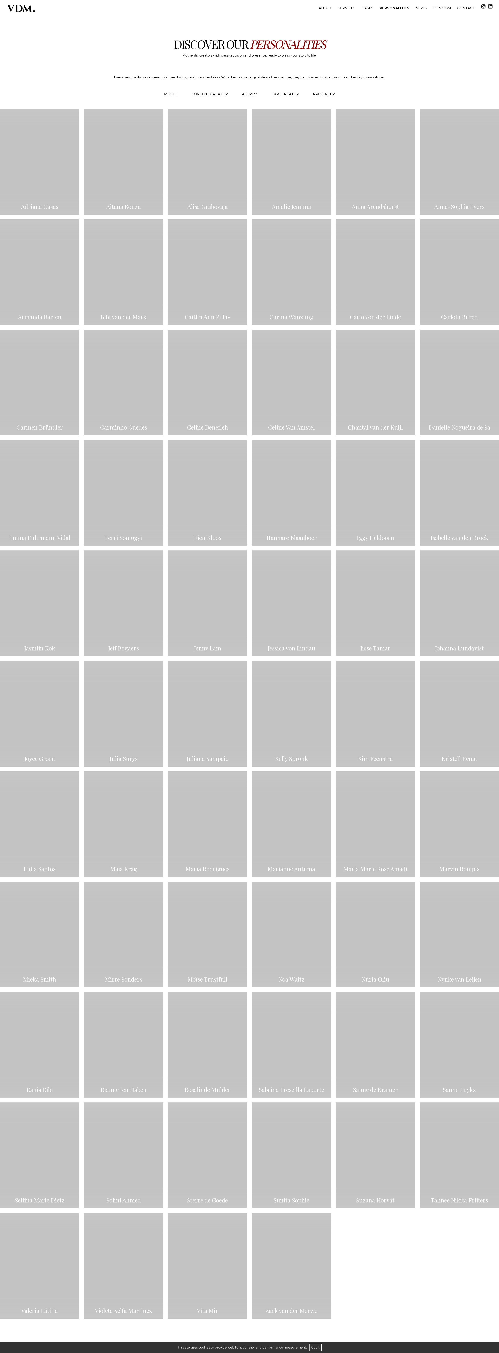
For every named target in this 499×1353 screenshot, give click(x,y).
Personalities (394, 8)
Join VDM (442, 8)
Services (347, 8)
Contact (466, 8)
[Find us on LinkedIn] (490, 6)
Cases (367, 8)
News (421, 8)
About (325, 8)
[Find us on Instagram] (483, 6)
